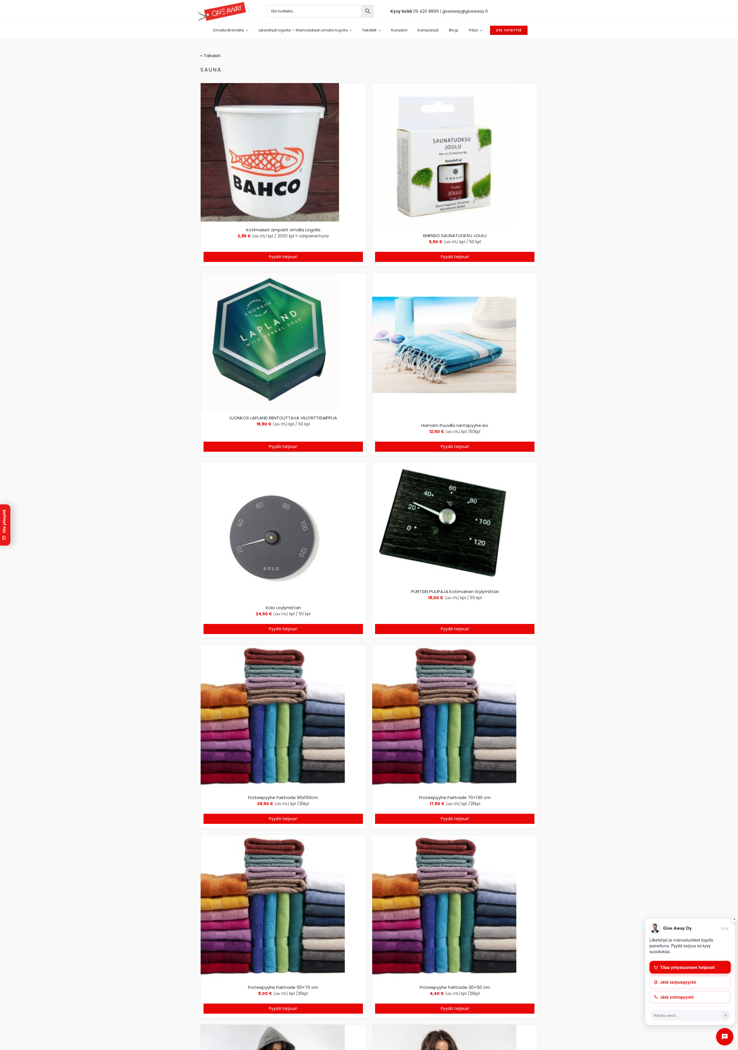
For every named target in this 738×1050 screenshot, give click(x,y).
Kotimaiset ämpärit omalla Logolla (283, 230)
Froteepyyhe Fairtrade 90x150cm (283, 797)
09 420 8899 (426, 11)
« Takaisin (210, 55)
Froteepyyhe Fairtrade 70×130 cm (455, 797)
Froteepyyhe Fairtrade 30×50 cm (455, 987)
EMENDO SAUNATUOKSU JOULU (455, 235)
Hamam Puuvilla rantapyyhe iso (454, 425)
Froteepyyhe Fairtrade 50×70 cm (283, 987)
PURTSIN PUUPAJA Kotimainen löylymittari (455, 591)
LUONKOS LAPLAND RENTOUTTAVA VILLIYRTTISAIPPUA (283, 418)
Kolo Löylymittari (283, 608)
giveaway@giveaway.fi (465, 11)
